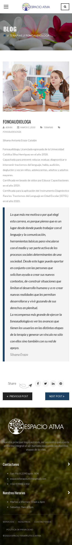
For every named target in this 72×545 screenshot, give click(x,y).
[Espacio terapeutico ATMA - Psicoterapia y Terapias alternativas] (36, 6)
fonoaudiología (12, 131)
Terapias (16, 35)
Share (12, 383)
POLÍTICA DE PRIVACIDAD (19, 529)
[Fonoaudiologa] (36, 86)
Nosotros (24, 521)
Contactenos (42, 521)
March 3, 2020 (28, 127)
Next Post (56, 396)
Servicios (8, 521)
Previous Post (18, 396)
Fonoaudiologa (17, 121)
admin (8, 127)
